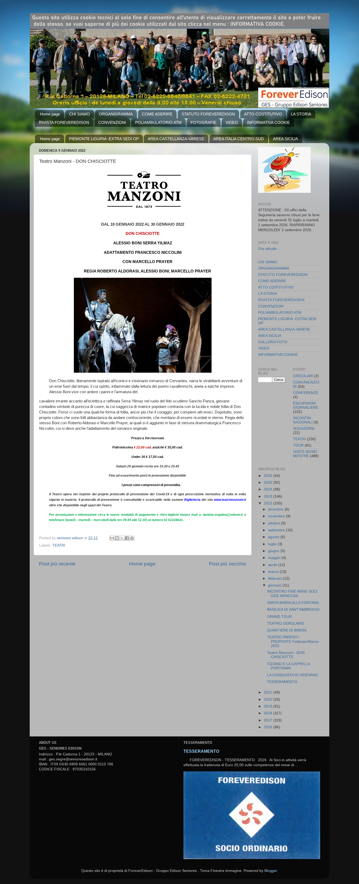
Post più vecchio (227, 564)
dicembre (276, 509)
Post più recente (57, 564)
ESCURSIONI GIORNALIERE (305, 405)
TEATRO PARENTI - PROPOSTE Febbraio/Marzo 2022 (293, 641)
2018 (268, 713)
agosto (274, 537)
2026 (268, 476)
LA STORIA (301, 114)
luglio (273, 544)
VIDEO (231, 122)
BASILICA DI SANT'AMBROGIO (293, 610)
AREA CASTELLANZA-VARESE (176, 139)
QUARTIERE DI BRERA (286, 630)
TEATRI (58, 545)
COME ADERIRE (157, 114)
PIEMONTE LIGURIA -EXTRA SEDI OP (104, 139)
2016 (268, 727)
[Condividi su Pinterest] (132, 538)
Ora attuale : (268, 248)
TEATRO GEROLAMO (285, 623)
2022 (268, 503)
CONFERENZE (305, 393)
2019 (268, 706)
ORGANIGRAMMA (116, 114)
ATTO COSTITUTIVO (263, 114)
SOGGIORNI (303, 429)
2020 (268, 699)
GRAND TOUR (279, 617)
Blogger (270, 871)
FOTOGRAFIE (203, 122)
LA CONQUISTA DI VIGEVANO (292, 675)
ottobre (274, 523)
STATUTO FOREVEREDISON (208, 114)
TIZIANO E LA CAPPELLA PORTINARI (288, 666)
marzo (274, 572)
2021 (268, 692)
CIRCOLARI (303, 376)
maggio (274, 558)
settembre (277, 530)
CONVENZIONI (112, 122)
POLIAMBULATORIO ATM (158, 122)
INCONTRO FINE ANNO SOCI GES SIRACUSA (292, 593)
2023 (268, 496)
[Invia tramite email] (112, 538)
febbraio (275, 578)
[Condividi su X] (122, 538)
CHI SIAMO (79, 114)
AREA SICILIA (285, 139)
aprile (273, 565)
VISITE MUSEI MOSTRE (305, 454)
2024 (268, 489)
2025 (268, 482)
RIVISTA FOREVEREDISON (64, 122)
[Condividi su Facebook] (127, 538)
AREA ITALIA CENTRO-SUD (238, 139)
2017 (268, 720)
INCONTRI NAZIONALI (302, 420)
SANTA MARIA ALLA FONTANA (293, 603)
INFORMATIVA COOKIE (268, 122)
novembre (277, 516)
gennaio (275, 585)
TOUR (298, 445)
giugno (274, 551)
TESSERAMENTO (282, 682)
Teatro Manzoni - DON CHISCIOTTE (286, 655)
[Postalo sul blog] (117, 538)
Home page (50, 114)
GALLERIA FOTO (272, 342)
